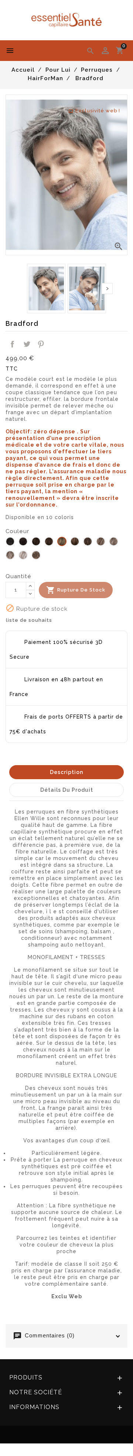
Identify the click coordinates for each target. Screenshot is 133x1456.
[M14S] (61, 542)
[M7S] (49, 542)
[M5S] (36, 542)
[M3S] (23, 542)
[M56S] (23, 555)
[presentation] (107, 288)
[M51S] (10, 555)
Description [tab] (66, 772)
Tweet (27, 344)
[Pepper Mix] (36, 555)
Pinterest (41, 344)
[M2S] (10, 542)
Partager (13, 344)
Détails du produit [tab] (66, 790)
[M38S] (113, 542)
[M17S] (74, 542)
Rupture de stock (75, 590)
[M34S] (87, 542)
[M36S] (100, 542)
